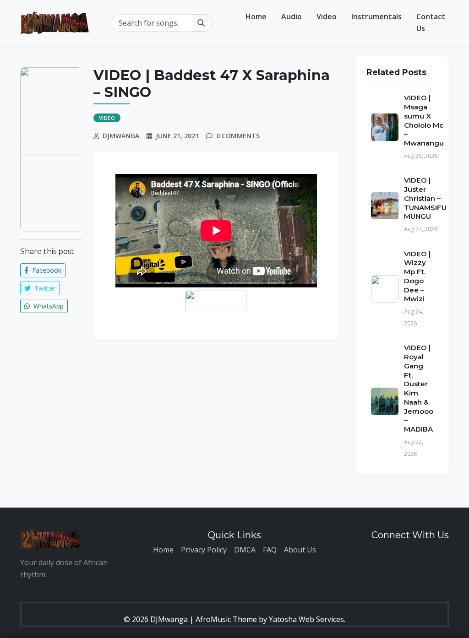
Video (326, 16)
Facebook (45, 270)
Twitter (44, 288)
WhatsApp (48, 306)
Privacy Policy (204, 550)
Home (256, 16)
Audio (291, 16)
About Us (300, 550)
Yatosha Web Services (306, 619)
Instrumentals (376, 16)
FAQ (270, 550)
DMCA (245, 550)
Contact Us (430, 22)
